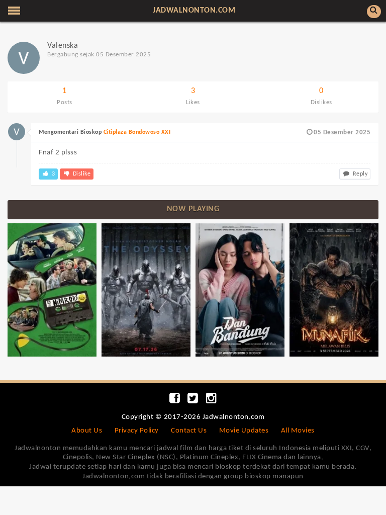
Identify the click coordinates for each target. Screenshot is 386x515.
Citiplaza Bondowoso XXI (137, 132)
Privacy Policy (137, 431)
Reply (359, 174)
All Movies (298, 431)
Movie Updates (244, 431)
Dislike (80, 174)
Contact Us (189, 431)
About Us (86, 431)
